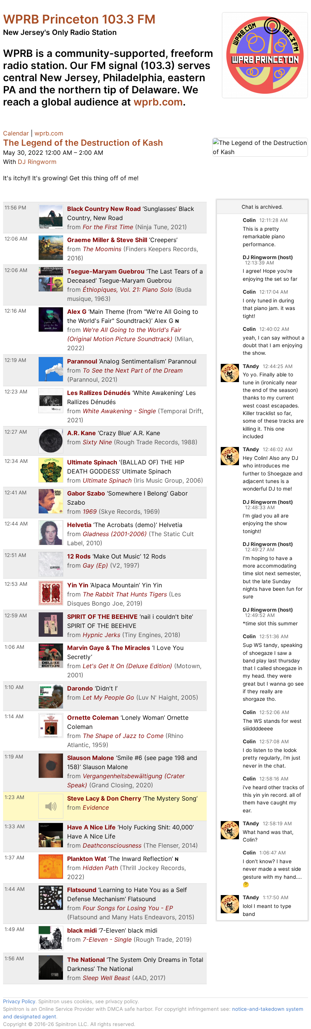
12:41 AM (16, 492)
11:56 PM (15, 208)
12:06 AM (16, 239)
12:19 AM (15, 360)
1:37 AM (14, 857)
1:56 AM (14, 958)
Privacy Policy (19, 1001)
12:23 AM (16, 392)
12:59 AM (16, 615)
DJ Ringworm (37, 161)
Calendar (16, 133)
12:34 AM (16, 461)
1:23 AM (14, 797)
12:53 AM (16, 584)
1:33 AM (15, 826)
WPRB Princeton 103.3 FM (79, 19)
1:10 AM (14, 687)
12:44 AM (16, 524)
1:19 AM (14, 757)
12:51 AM (15, 555)
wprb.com (158, 102)
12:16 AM (15, 311)
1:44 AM (15, 889)
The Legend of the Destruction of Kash (83, 142)
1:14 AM (14, 716)
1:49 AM (14, 929)
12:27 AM (16, 432)
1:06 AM (14, 647)
